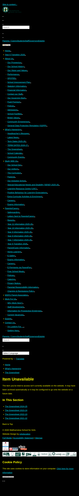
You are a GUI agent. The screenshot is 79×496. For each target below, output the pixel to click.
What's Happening (13, 368)
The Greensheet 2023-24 (16, 410)
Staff (27, 41)
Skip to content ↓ (9, 4)
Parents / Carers (9, 41)
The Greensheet (12, 372)
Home (7, 365)
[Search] (2, 20)
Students (21, 41)
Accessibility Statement (23, 438)
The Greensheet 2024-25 (16, 406)
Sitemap (38, 438)
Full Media (7, 438)
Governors (33, 41)
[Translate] (2, 16)
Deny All (11, 476)
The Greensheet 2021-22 (16, 418)
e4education (25, 434)
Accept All (5, 476)
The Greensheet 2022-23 (16, 414)
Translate (20, 359)
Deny (8, 476)
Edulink (41, 41)
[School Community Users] (2, 37)
